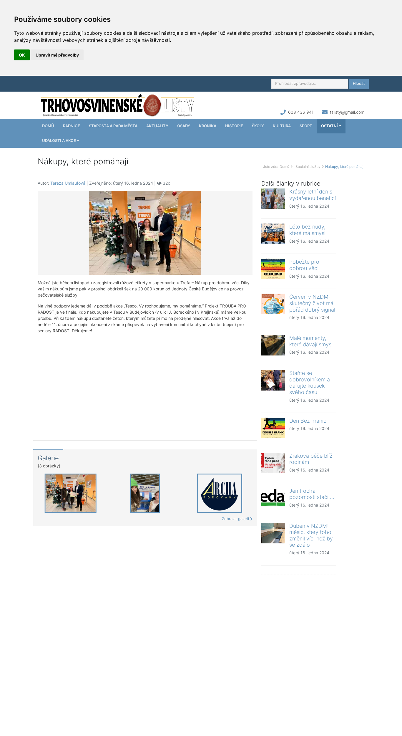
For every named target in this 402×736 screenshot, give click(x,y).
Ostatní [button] (330, 125)
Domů (48, 125)
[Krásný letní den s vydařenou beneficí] (273, 198)
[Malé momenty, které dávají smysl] (273, 345)
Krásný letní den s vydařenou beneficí (312, 194)
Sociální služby (307, 166)
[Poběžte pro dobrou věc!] (273, 269)
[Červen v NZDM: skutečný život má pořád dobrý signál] (273, 304)
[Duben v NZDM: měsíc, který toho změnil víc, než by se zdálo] (273, 533)
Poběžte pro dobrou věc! (304, 265)
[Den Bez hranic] (273, 428)
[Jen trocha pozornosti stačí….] (273, 498)
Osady (183, 125)
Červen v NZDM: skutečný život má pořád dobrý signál (312, 303)
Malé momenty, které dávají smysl (311, 341)
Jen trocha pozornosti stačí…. (311, 494)
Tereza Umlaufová (67, 183)
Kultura (282, 125)
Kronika (207, 125)
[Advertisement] (145, 382)
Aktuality (157, 125)
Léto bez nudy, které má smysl (307, 230)
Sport (306, 125)
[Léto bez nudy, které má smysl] (273, 234)
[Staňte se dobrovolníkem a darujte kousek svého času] (273, 380)
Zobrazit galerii (236, 518)
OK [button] (22, 54)
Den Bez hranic (307, 421)
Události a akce (59, 140)
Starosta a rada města (113, 125)
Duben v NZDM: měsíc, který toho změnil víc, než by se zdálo (311, 535)
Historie (234, 125)
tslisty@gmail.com (347, 112)
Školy (258, 125)
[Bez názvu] (145, 232)
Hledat (359, 83)
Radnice (71, 125)
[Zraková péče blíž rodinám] (273, 463)
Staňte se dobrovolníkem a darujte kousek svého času (309, 382)
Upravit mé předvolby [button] (57, 54)
